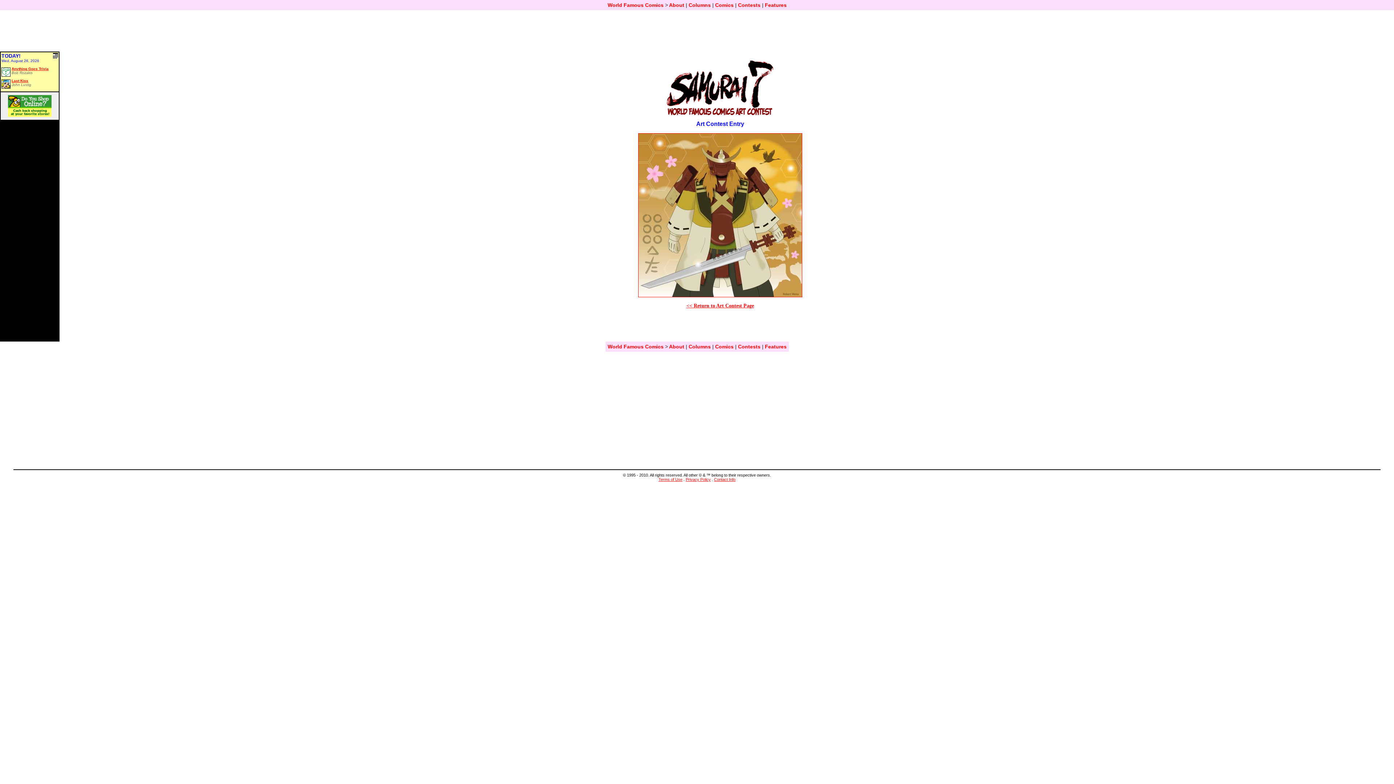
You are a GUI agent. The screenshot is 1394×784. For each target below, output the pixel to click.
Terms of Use (670, 479)
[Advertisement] (697, 34)
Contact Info (724, 479)
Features (776, 5)
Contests (749, 5)
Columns (700, 5)
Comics (724, 5)
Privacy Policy (698, 479)
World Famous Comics (636, 5)
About (676, 5)
